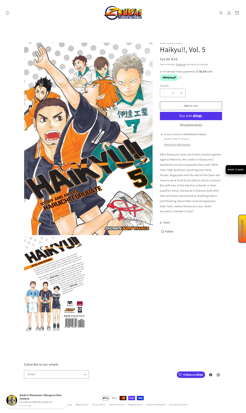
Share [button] (167, 222)
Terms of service (116, 404)
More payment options (191, 124)
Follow (169, 231)
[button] (8, 13)
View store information (177, 144)
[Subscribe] (85, 374)
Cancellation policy (178, 404)
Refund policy (82, 404)
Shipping (180, 64)
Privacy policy (98, 404)
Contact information (156, 404)
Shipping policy (135, 404)
